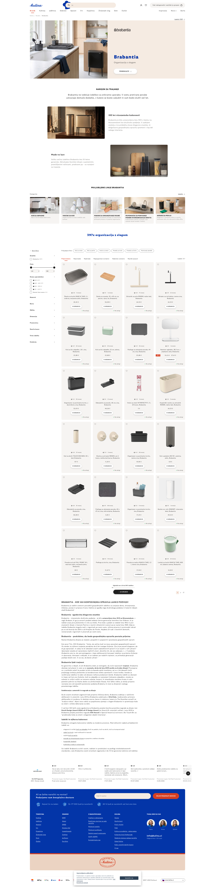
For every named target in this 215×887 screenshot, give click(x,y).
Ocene (117, 818)
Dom (37, 838)
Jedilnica (39, 821)
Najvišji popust (133, 258)
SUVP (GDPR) (93, 836)
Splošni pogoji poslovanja (97, 833)
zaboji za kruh (68, 732)
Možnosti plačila (94, 826)
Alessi (64, 821)
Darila (182, 11)
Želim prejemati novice (166, 796)
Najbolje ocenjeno (118, 258)
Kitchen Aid (66, 828)
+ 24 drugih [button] (123, 592)
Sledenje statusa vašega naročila (126, 838)
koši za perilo (72, 735)
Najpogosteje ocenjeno (101, 258)
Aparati (38, 824)
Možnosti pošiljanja (95, 830)
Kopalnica (39, 831)
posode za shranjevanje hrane (73, 738)
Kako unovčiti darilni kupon (124, 844)
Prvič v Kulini (119, 824)
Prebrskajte (124, 71)
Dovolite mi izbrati (82, 882)
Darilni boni (119, 821)
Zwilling (64, 834)
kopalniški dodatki (69, 741)
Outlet (38, 841)
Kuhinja (38, 818)
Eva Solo (65, 841)
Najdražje (87, 258)
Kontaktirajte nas (94, 840)
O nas (116, 848)
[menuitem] (32, 11)
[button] (123, 259)
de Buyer (65, 838)
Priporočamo (66, 258)
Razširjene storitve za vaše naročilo (97, 822)
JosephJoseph (66, 831)
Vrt (37, 828)
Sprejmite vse (129, 878)
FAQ (116, 828)
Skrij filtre (35, 250)
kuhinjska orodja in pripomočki (74, 744)
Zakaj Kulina (119, 841)
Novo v (173, 11)
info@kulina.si (154, 836)
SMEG (64, 824)
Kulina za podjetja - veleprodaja (126, 831)
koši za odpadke (82, 729)
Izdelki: (180, 194)
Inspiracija (163, 11)
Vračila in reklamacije (95, 818)
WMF (64, 818)
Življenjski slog (41, 834)
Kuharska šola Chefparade (124, 834)
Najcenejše (77, 258)
